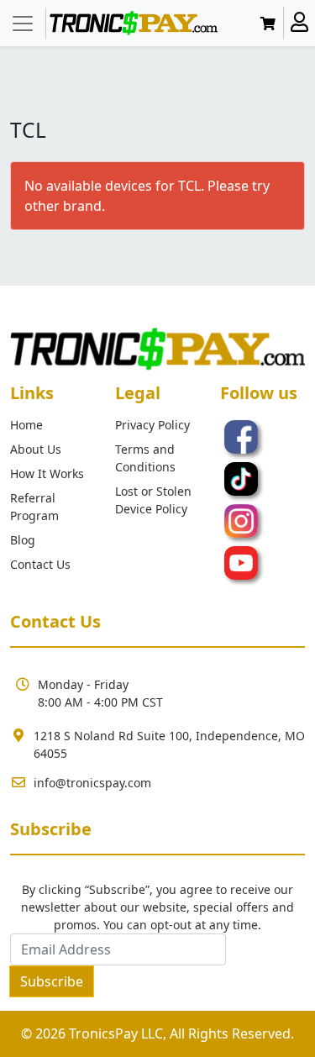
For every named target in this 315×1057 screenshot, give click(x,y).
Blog (22, 540)
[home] (134, 23)
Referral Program (34, 506)
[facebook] (241, 435)
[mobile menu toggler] (23, 23)
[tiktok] (241, 477)
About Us (35, 449)
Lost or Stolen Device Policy (153, 500)
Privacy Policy (152, 425)
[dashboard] (299, 23)
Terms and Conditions (145, 458)
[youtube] (241, 561)
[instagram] (241, 519)
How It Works (47, 473)
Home (26, 425)
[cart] (271, 23)
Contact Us (40, 564)
